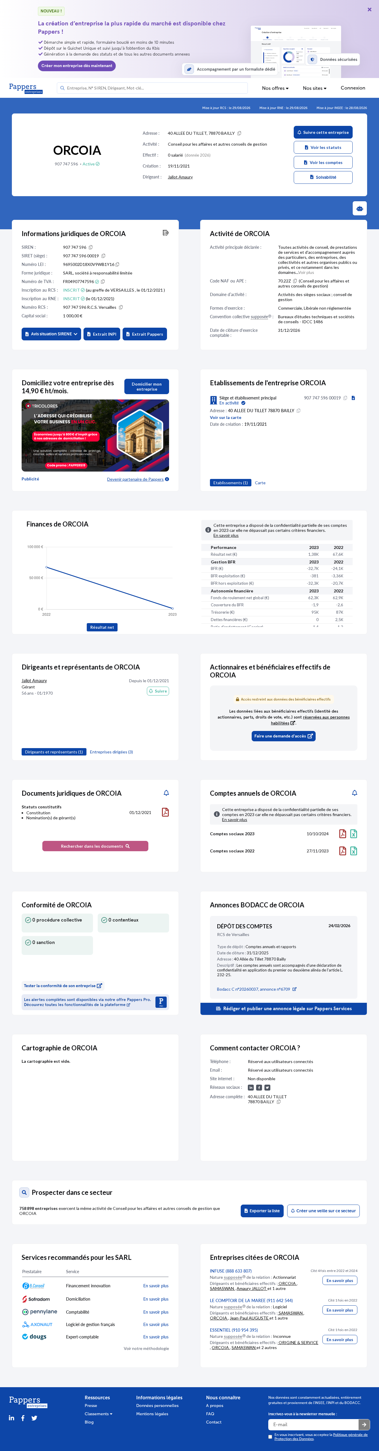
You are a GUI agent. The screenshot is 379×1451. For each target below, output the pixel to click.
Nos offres (274, 88)
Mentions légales (152, 1413)
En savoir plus (340, 1280)
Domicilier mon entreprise (147, 386)
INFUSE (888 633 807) (231, 1270)
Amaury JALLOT (252, 1288)
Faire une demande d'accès (280, 736)
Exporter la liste (264, 1210)
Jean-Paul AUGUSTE (249, 1317)
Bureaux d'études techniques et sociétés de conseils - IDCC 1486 (316, 319)
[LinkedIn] (11, 1418)
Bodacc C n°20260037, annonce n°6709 (253, 989)
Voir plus (306, 272)
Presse (91, 1405)
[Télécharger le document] (165, 812)
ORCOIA (287, 1283)
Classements (97, 1413)
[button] (51, 334)
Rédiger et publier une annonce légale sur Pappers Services (287, 1008)
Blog (89, 1422)
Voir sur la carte (225, 417)
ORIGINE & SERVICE (298, 1342)
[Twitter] (34, 1418)
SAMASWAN (222, 1288)
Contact (213, 1422)
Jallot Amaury (180, 176)
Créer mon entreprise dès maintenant (76, 65)
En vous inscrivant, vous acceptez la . (321, 1437)
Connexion (353, 88)
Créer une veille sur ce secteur (325, 1210)
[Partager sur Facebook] (22, 1418)
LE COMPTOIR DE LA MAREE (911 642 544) (251, 1300)
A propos (214, 1405)
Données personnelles (157, 1405)
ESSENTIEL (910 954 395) (234, 1330)
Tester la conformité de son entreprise (60, 985)
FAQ (210, 1413)
